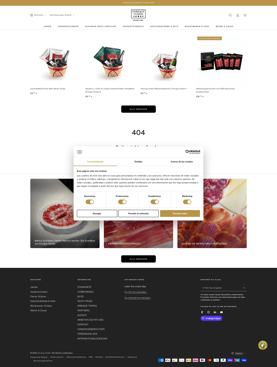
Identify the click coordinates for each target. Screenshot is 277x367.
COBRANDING (85, 291)
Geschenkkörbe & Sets (42, 301)
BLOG (80, 296)
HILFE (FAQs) (84, 301)
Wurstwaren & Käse (41, 305)
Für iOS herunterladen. (136, 292)
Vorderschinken (38, 291)
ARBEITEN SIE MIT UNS (90, 319)
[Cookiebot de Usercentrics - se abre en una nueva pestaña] (187, 152)
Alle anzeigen (138, 109)
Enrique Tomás (44, 353)
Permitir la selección (138, 213)
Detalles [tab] (138, 161)
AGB (90, 357)
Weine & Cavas (38, 310)
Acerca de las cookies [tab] (182, 161)
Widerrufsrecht (56, 357)
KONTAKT (82, 324)
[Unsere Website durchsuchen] (230, 15)
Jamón (34, 287)
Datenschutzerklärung (76, 357)
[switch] (122, 202)
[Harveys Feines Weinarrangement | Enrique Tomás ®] (166, 60)
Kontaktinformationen (115, 357)
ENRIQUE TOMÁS (87, 305)
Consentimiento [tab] (95, 161)
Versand (98, 357)
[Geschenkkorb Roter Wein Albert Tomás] (55, 60)
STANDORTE (84, 287)
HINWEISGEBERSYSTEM (91, 329)
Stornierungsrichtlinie (42, 361)
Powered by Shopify (38, 357)
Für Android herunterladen (137, 298)
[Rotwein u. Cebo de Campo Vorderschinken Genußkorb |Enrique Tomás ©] (111, 60)
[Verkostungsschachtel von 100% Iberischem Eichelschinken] (221, 60)
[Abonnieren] (245, 288)
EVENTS (82, 315)
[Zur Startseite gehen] (138, 15)
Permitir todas (180, 213)
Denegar (97, 213)
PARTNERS (83, 310)
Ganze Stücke (38, 296)
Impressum (132, 357)
